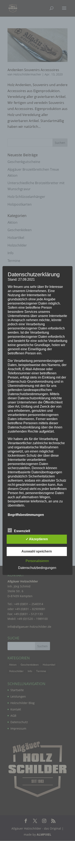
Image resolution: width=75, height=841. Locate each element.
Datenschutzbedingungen (37, 568)
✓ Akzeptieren (37, 539)
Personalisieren (37, 561)
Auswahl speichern (36, 551)
